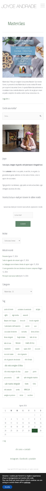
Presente (5, 256)
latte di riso (33, 337)
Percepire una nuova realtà (10, 276)
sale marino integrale (12, 383)
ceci (35, 326)
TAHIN (26, 384)
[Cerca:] (23, 116)
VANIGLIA (27, 389)
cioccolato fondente (10, 331)
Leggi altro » (6, 98)
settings (27, 482)
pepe (26, 371)
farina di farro (35, 331)
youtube (32, 458)
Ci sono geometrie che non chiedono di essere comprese (20, 268)
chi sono (19, 449)
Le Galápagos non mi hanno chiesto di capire (15, 264)
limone (18, 342)
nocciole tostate (8, 354)
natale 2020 (27, 349)
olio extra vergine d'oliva (14, 365)
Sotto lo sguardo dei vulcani (10, 260)
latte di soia (7, 343)
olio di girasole (22, 354)
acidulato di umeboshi (24, 309)
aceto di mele (8, 309)
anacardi (25, 315)
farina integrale (8, 337)
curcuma (24, 331)
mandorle (7, 348)
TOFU (34, 384)
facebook (23, 458)
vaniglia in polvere (9, 395)
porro (34, 371)
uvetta (18, 389)
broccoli (22, 320)
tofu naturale (8, 389)
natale (17, 348)
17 (5, 426)
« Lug (4, 441)
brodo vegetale (34, 320)
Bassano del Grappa (10, 320)
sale (17, 377)
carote (27, 326)
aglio (6, 315)
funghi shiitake (21, 337)
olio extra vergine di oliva (12, 371)
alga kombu (15, 315)
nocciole (37, 349)
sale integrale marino (31, 377)
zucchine (30, 395)
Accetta (7, 487)
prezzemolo (8, 377)
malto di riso (30, 342)
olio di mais (28, 359)
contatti (27, 449)
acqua (38, 309)
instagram (14, 458)
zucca (21, 395)
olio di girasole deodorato (12, 359)
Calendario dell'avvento (12, 326)
